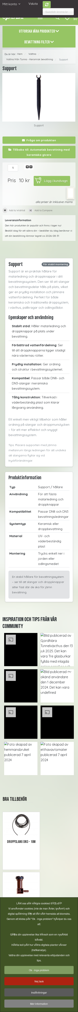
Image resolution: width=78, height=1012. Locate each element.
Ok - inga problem (39, 970)
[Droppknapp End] (21, 885)
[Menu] (40, 17)
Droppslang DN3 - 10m (21, 842)
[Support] (38, 97)
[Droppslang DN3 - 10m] (21, 825)
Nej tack (39, 981)
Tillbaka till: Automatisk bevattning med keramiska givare (41, 152)
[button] (21, 649)
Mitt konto (9, 4)
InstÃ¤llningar (39, 992)
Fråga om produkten (41, 140)
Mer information (39, 1003)
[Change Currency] (47, 4)
